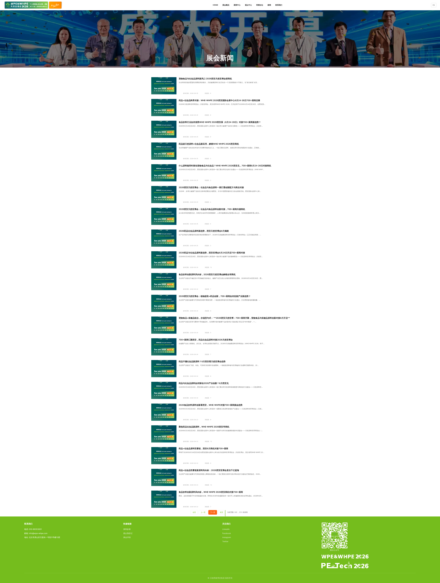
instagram (226, 537)
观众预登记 (127, 533)
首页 (194, 512)
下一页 (212, 512)
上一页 (203, 512)
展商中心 (237, 5)
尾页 (221, 512)
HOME (215, 5)
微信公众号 (334, 550)
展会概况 (225, 5)
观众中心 (248, 5)
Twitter (225, 541)
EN (434, 5)
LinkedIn (226, 529)
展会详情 (127, 537)
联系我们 (278, 5)
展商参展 (127, 529)
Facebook (226, 533)
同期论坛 (259, 5)
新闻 (269, 5)
